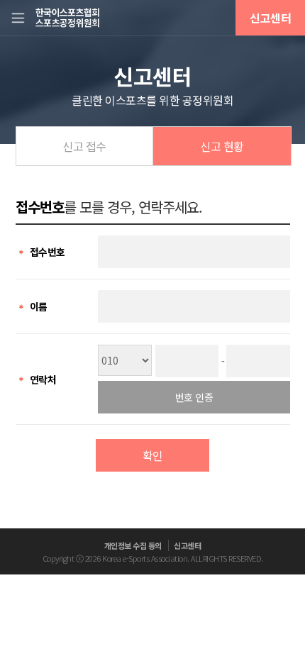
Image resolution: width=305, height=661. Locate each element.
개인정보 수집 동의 (133, 545)
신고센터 (270, 17)
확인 (153, 455)
